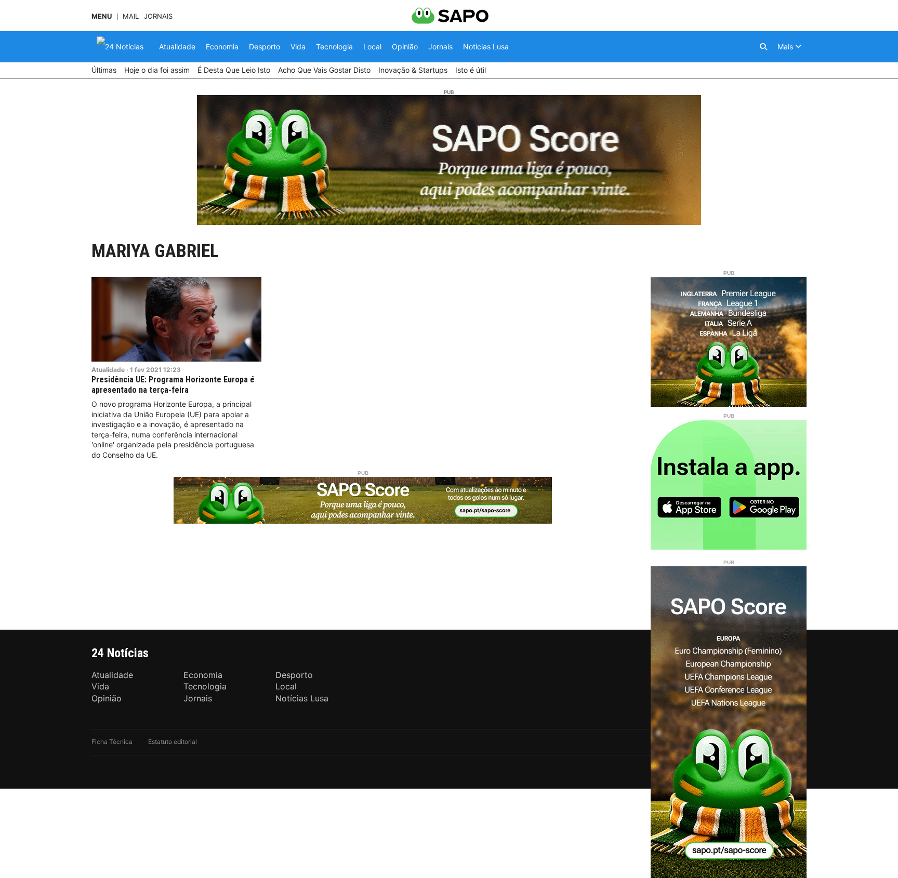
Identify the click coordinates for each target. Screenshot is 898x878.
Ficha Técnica (112, 742)
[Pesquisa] (763, 46)
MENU (101, 16)
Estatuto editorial (172, 742)
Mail (131, 16)
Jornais (158, 16)
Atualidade (108, 370)
